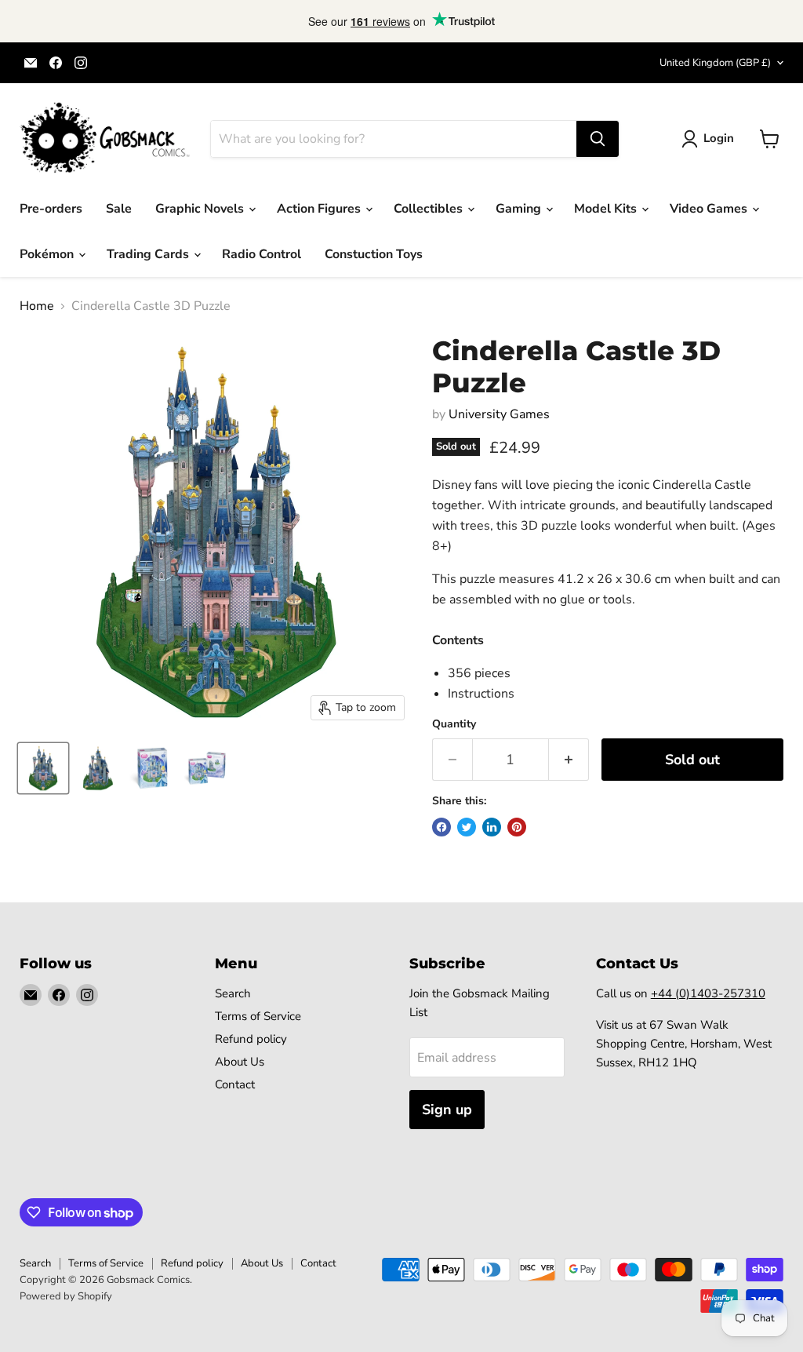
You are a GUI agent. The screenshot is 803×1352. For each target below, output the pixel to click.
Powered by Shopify (66, 1296)
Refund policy (251, 1039)
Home (37, 306)
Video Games (710, 208)
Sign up (447, 1109)
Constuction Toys (374, 254)
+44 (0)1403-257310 (708, 993)
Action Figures (320, 208)
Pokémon (48, 254)
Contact (235, 1084)
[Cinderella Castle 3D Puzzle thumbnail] (43, 768)
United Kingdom (715, 63)
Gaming (520, 208)
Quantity (454, 724)
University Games (499, 414)
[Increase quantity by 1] (569, 760)
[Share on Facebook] (441, 827)
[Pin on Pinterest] (516, 827)
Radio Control (261, 254)
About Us (239, 1062)
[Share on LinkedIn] (491, 827)
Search (233, 993)
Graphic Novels (201, 208)
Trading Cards (149, 254)
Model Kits (607, 208)
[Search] (597, 139)
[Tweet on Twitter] (466, 827)
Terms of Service (258, 1016)
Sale (119, 208)
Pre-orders (51, 208)
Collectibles (430, 208)
